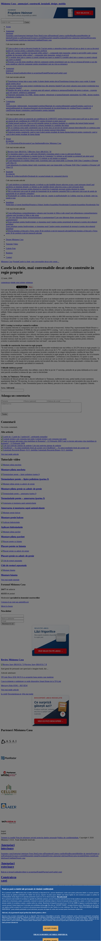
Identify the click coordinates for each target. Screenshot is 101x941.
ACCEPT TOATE (50, 928)
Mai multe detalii (62, 896)
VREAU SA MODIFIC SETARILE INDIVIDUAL (50, 934)
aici (46, 905)
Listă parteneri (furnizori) (10, 922)
